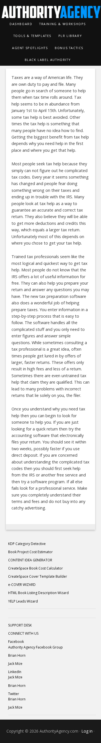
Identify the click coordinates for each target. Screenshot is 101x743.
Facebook (16, 641)
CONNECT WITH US (23, 633)
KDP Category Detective (27, 543)
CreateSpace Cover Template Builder (37, 576)
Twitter (13, 693)
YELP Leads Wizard (23, 601)
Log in (87, 731)
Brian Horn (17, 655)
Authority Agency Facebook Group (35, 647)
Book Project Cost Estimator (30, 551)
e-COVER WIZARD (22, 584)
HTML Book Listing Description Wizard (38, 592)
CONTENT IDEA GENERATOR (30, 560)
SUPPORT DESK (20, 625)
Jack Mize (15, 663)
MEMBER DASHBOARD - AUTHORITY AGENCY (50, 9)
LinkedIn (14, 671)
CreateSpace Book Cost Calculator (35, 568)
